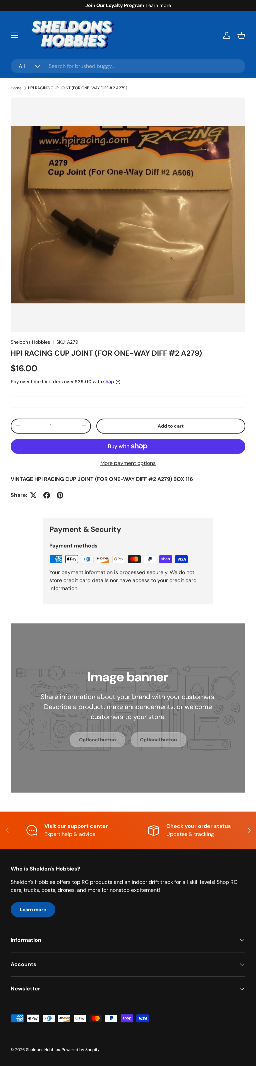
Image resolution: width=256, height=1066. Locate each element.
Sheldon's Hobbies (30, 342)
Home (16, 88)
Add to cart (171, 426)
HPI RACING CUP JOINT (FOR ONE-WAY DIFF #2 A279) (77, 88)
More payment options (128, 463)
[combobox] (128, 66)
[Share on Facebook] (46, 495)
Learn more (158, 5)
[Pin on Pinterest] (60, 495)
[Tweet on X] (33, 495)
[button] (241, 35)
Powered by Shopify (81, 1049)
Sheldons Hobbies (43, 1049)
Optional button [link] (97, 740)
